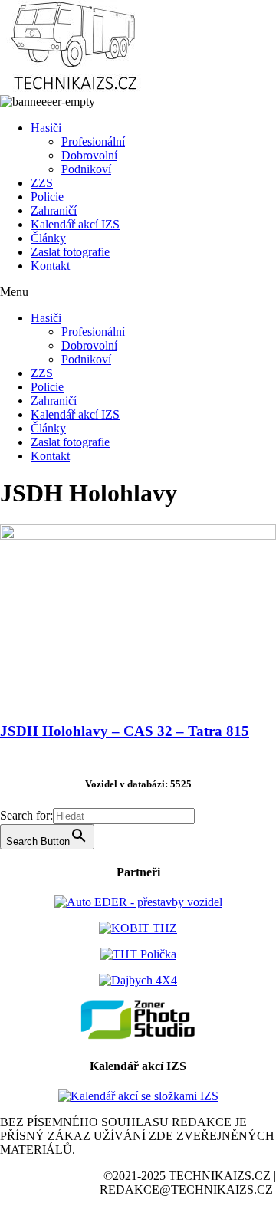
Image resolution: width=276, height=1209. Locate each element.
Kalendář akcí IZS (75, 224)
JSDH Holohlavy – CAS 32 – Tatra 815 (124, 731)
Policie (47, 196)
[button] (138, 292)
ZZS (42, 182)
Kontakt (50, 265)
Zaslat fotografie (70, 251)
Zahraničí (54, 210)
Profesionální (93, 141)
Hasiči (46, 127)
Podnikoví (86, 169)
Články (48, 238)
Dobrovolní (89, 155)
